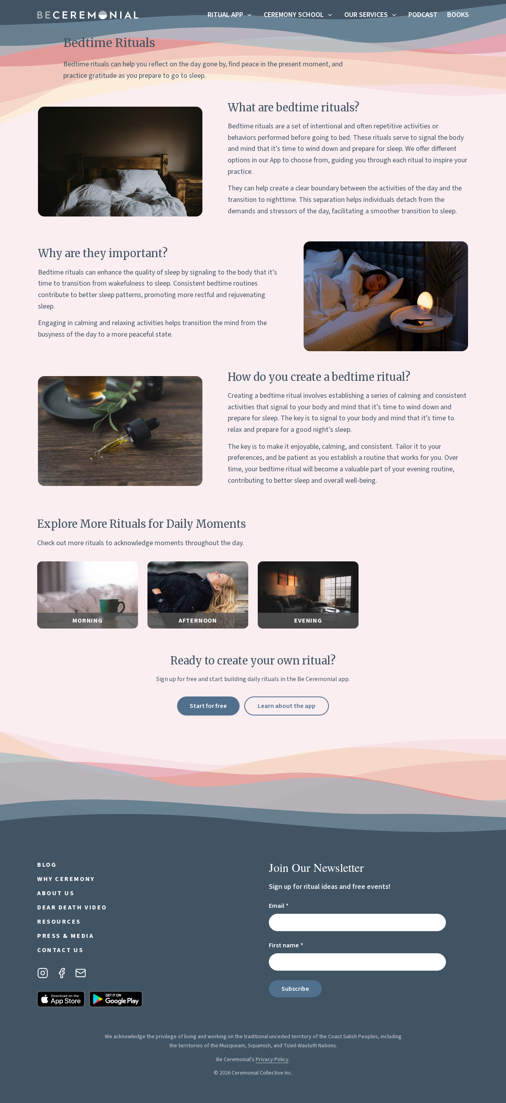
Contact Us (60, 950)
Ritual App (225, 15)
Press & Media (65, 936)
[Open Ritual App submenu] (249, 15)
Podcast (423, 15)
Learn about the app (286, 706)
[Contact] (80, 973)
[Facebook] (61, 973)
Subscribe (295, 988)
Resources (59, 921)
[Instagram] (42, 973)
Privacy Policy (272, 1059)
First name (300, 945)
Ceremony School (294, 15)
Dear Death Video (72, 907)
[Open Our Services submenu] (394, 15)
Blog (47, 864)
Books (458, 15)
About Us (55, 893)
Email (292, 905)
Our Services (366, 15)
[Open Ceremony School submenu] (330, 15)
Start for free (208, 706)
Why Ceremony (66, 879)
